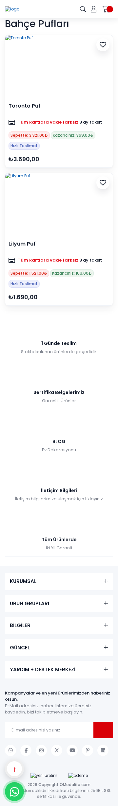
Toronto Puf (25, 106)
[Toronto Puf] (59, 66)
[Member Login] (93, 9)
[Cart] (107, 9)
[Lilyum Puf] (59, 204)
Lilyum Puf (22, 244)
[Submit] (103, 730)
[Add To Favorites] (102, 44)
